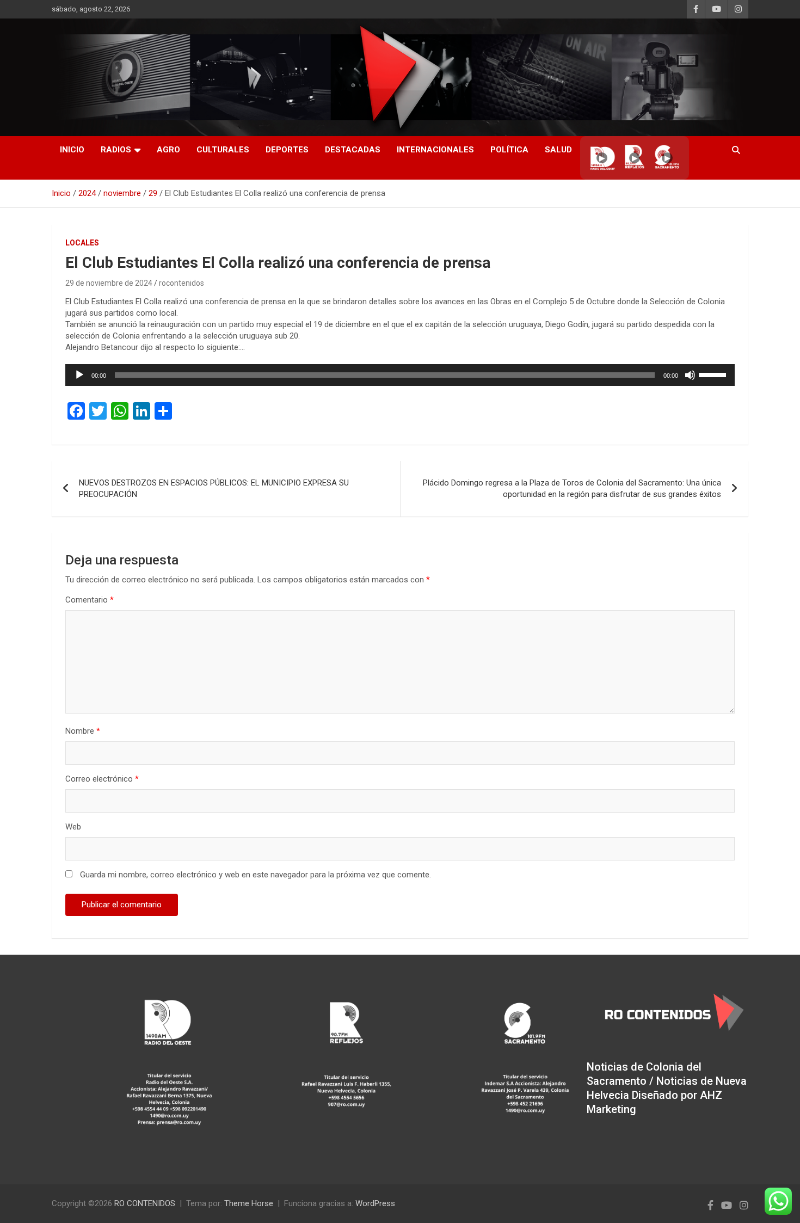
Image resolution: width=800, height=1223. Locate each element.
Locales (82, 242)
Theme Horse (248, 1203)
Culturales (222, 150)
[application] (400, 375)
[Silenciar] (690, 375)
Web (73, 827)
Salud (558, 150)
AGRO (168, 150)
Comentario (89, 600)
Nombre (82, 731)
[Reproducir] (79, 375)
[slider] (714, 374)
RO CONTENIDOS (144, 1203)
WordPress (375, 1203)
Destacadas (352, 150)
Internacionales (435, 150)
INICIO (72, 150)
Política (509, 150)
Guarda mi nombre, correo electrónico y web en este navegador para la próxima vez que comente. (255, 875)
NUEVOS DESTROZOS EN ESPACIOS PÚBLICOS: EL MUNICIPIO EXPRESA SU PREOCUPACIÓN (214, 488)
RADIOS (116, 150)
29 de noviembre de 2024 (108, 283)
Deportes (287, 150)
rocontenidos (181, 283)
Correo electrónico (102, 779)
